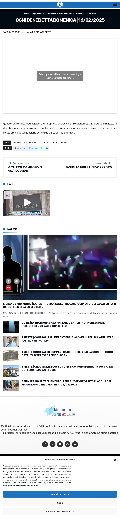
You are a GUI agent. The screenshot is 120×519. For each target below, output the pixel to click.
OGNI (47, 143)
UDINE (65, 143)
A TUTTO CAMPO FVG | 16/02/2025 (25, 167)
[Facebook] (45, 444)
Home (26, 14)
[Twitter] (52, 444)
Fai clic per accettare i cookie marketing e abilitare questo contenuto (60, 76)
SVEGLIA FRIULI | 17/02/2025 (89, 165)
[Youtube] (60, 444)
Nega (60, 503)
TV (56, 143)
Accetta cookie (60, 494)
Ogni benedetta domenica (44, 14)
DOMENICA (34, 143)
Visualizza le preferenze (60, 511)
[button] (115, 459)
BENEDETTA (20, 143)
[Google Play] (67, 444)
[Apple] (75, 444)
